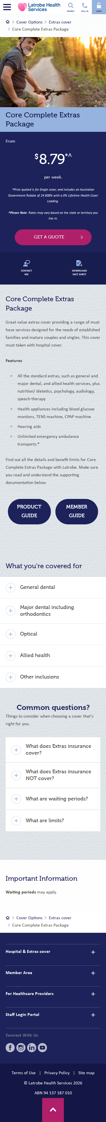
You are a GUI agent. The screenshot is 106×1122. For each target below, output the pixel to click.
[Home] (8, 22)
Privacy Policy (57, 1073)
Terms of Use (24, 1073)
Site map (86, 1073)
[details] (93, 952)
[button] (53, 587)
